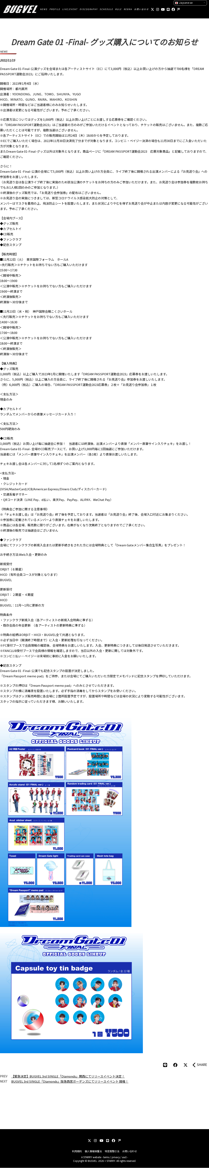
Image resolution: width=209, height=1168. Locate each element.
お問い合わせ (141, 9)
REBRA (128, 9)
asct (124, 1157)
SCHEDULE (106, 9)
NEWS (43, 9)
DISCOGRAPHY (89, 9)
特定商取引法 (112, 1151)
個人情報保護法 (93, 1151)
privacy (116, 1157)
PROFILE (54, 9)
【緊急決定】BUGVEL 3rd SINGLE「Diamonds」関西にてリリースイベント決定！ (68, 1076)
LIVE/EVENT (70, 9)
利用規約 (77, 1151)
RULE (118, 9)
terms (106, 1157)
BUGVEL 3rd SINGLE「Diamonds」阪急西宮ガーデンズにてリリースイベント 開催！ (69, 1081)
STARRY (87, 1157)
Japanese (185, 3)
